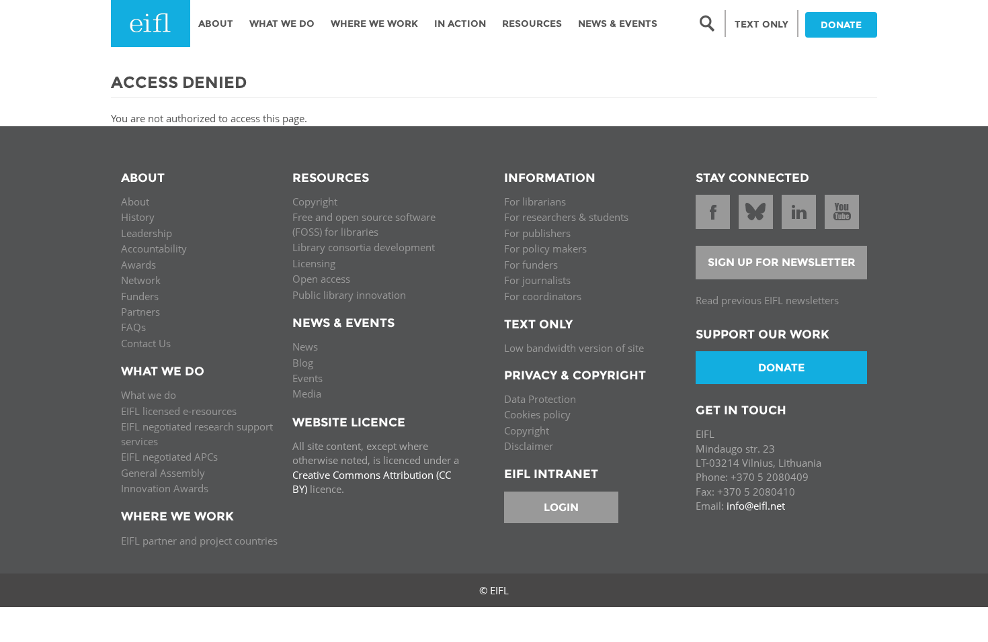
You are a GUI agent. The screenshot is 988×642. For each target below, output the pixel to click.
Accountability (154, 248)
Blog (302, 362)
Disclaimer (528, 446)
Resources (532, 23)
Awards (138, 264)
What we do (148, 395)
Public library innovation (349, 295)
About (215, 23)
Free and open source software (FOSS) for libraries (364, 224)
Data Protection (540, 399)
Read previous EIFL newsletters (767, 300)
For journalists (537, 280)
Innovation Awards (164, 488)
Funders (140, 296)
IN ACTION (460, 23)
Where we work (374, 23)
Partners (140, 311)
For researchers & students (566, 217)
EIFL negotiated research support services (197, 433)
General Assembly (163, 472)
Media (306, 393)
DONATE (841, 25)
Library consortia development (363, 247)
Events (307, 378)
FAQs (133, 327)
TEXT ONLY (761, 24)
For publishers (537, 233)
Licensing (313, 263)
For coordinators (542, 296)
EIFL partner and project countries (199, 540)
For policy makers (545, 248)
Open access (321, 278)
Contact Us (146, 343)
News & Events (617, 23)
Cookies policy (537, 414)
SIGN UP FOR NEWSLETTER (782, 262)
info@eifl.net (756, 505)
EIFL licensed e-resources (179, 411)
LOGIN (561, 507)
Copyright (314, 201)
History (138, 217)
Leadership (146, 233)
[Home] (150, 23)
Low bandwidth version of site (574, 348)
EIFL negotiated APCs (169, 456)
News (305, 346)
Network (141, 280)
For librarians (535, 201)
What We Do (282, 23)
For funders (531, 264)
